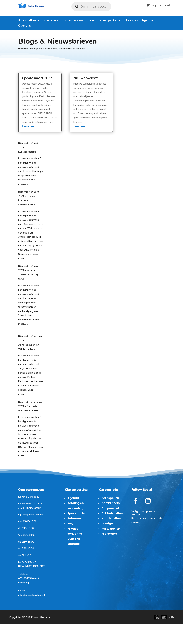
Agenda (147, 20)
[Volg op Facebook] (135, 501)
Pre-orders (50, 20)
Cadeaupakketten (110, 20)
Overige (107, 523)
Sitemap (73, 544)
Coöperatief (110, 508)
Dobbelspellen (112, 513)
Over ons (24, 26)
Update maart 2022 (37, 78)
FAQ (70, 523)
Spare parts (76, 513)
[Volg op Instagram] (148, 501)
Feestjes (132, 20)
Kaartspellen (111, 518)
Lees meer (28, 126)
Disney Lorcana (72, 20)
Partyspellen (111, 529)
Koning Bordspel (41, 617)
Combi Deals (111, 503)
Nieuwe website (86, 78)
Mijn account (161, 5)
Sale (90, 20)
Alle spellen (27, 20)
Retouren (74, 518)
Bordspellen (110, 498)
